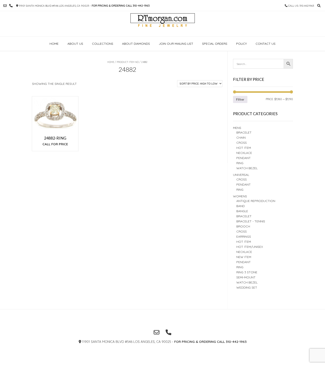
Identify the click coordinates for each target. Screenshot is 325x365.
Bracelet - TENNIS (250, 221)
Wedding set (246, 287)
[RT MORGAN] (162, 23)
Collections (102, 44)
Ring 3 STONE (246, 272)
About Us (75, 44)
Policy (241, 44)
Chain (241, 138)
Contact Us (265, 44)
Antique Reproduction (255, 201)
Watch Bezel (247, 168)
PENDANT (243, 184)
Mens (237, 128)
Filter (240, 99)
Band (240, 206)
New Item (243, 257)
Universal (241, 175)
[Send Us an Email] (5, 6)
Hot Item (243, 148)
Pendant (243, 158)
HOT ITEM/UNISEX (249, 247)
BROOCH (243, 226)
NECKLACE (244, 252)
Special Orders (214, 44)
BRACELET (244, 132)
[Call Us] (11, 6)
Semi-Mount (246, 277)
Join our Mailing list (176, 44)
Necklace (244, 153)
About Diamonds (136, 44)
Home (54, 44)
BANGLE (242, 211)
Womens (240, 196)
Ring (239, 190)
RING (239, 163)
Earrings (243, 237)
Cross (241, 143)
